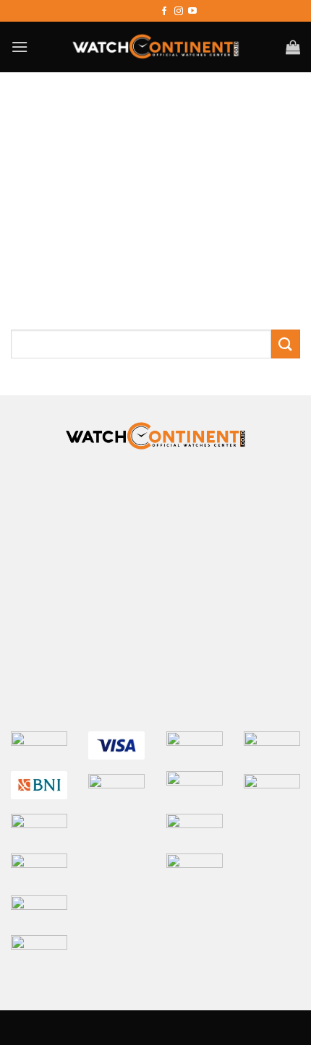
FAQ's (143, 499)
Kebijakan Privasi (74, 499)
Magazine (85, 515)
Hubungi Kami (140, 482)
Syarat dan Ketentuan (226, 499)
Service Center (226, 515)
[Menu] (19, 46)
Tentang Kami (58, 482)
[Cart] (293, 47)
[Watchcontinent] (155, 47)
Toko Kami (149, 515)
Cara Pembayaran (234, 482)
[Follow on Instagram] (178, 11)
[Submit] (285, 344)
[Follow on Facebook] (164, 11)
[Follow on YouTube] (192, 11)
